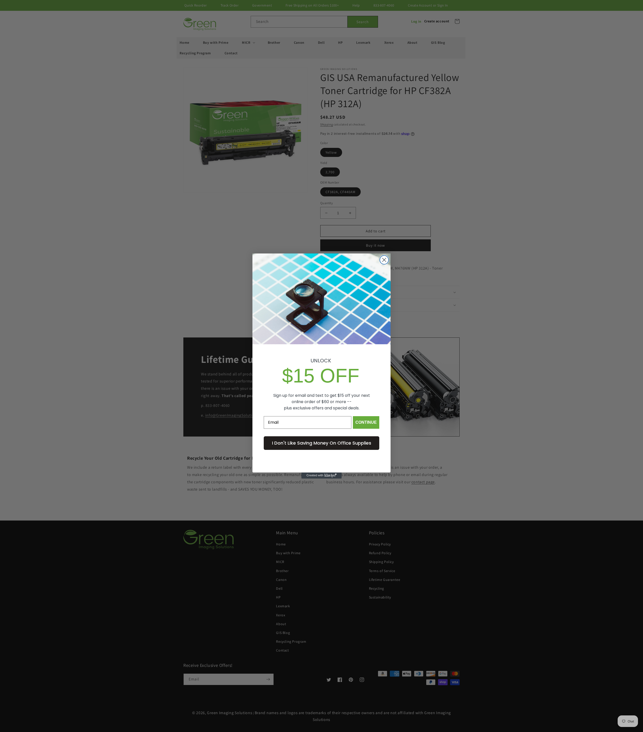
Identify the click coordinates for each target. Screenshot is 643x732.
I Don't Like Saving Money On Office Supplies (321, 443)
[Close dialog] (384, 259)
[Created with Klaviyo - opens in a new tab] (321, 475)
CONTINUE (366, 422)
